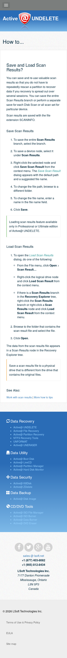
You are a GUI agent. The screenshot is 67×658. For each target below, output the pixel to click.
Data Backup (21, 492)
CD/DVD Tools (22, 506)
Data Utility (19, 452)
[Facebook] (19, 547)
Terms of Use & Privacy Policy (23, 622)
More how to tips (43, 397)
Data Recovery (22, 421)
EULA (9, 633)
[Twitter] (28, 547)
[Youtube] (48, 547)
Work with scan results (19, 397)
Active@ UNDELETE (25, 21)
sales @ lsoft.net (33, 556)
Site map (11, 644)
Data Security (21, 477)
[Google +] (38, 547)
